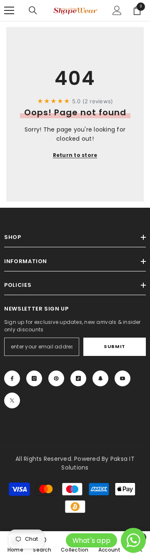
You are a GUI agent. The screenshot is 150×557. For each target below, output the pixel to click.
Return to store (75, 155)
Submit (114, 346)
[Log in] (117, 10)
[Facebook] (12, 378)
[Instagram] (34, 378)
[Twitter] (12, 400)
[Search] (33, 10)
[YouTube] (122, 378)
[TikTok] (78, 378)
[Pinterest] (56, 378)
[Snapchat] (100, 378)
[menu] (9, 10)
